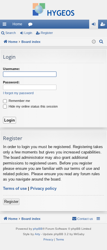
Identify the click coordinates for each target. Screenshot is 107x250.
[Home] (53, 10)
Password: (11, 82)
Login (28, 33)
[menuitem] (101, 41)
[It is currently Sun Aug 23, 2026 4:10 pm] (94, 41)
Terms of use (15, 188)
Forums (31, 25)
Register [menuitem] (103, 25)
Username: (11, 69)
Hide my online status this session (33, 106)
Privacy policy (43, 188)
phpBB (38, 228)
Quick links (5, 25)
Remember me (19, 101)
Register (47, 33)
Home (17, 24)
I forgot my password (18, 93)
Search (10, 33)
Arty (37, 234)
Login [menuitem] (95, 25)
